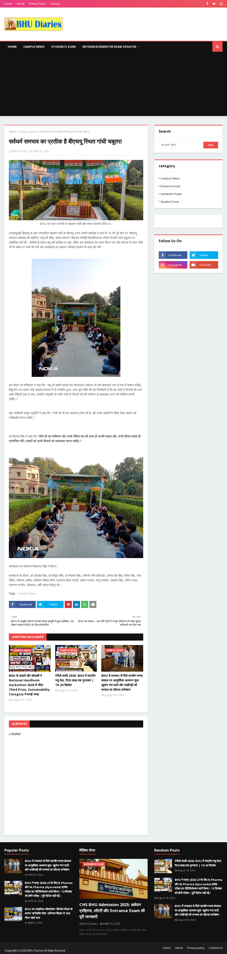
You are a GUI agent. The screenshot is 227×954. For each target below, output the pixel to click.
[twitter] (214, 4)
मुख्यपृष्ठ (12, 132)
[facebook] (207, 4)
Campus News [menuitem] (34, 47)
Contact (55, 4)
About (20, 4)
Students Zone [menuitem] (63, 47)
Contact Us (216, 948)
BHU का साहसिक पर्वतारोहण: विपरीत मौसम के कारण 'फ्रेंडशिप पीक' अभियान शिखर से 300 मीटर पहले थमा (49, 913)
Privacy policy (195, 948)
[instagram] (221, 4)
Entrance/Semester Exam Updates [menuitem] (109, 47)
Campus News (28, 132)
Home (8, 4)
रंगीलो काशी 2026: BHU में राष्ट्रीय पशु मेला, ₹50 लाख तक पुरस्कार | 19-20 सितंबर (75, 680)
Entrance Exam (170, 186)
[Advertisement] (113, 85)
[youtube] (204, 265)
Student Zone (169, 202)
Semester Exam (171, 194)
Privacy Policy (37, 4)
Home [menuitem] (12, 47)
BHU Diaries (19, 151)
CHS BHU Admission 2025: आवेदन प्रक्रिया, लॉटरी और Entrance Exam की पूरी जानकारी (112, 910)
